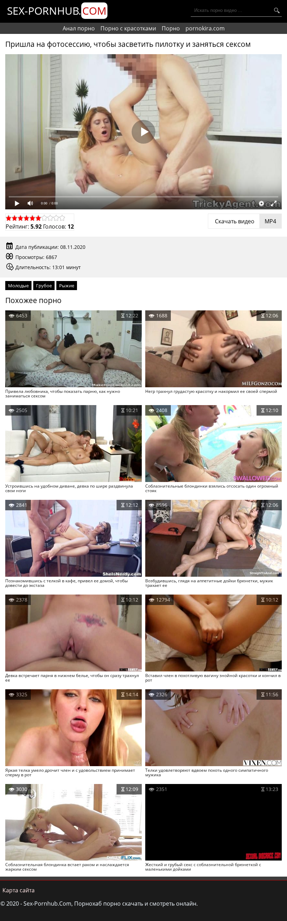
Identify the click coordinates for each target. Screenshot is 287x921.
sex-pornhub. (56, 10)
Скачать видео (245, 221)
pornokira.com (205, 28)
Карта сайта (18, 890)
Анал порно (79, 28)
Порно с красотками (128, 28)
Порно (171, 28)
